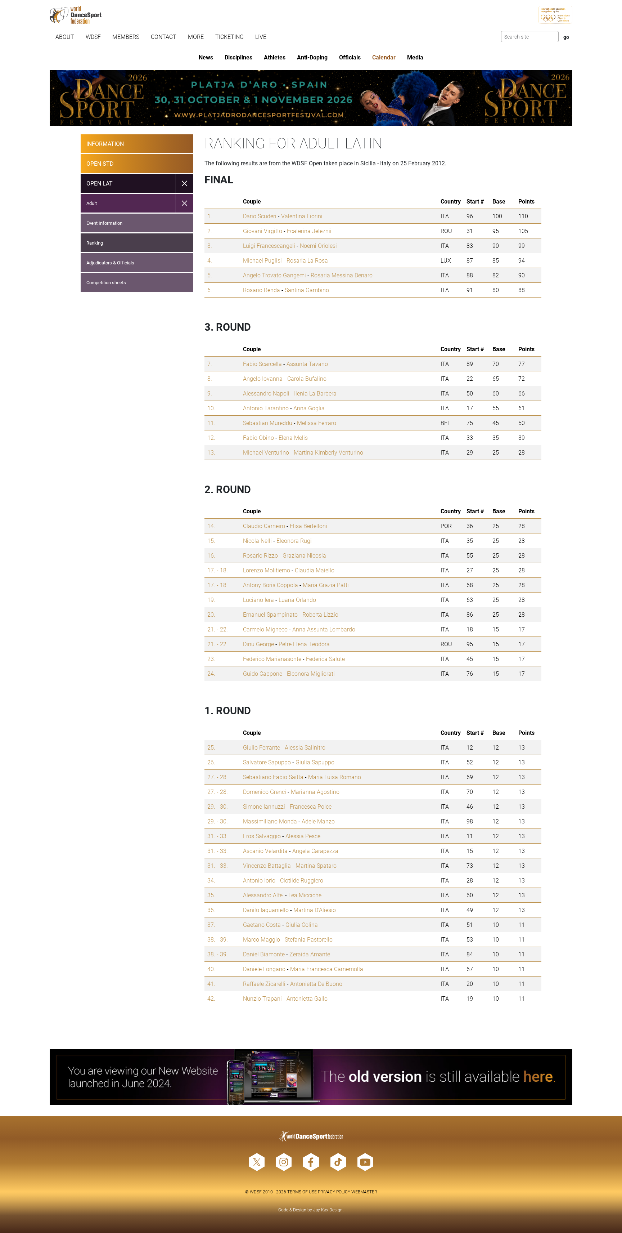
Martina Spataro (316, 865)
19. (211, 599)
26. (211, 762)
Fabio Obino (258, 437)
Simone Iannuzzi (264, 806)
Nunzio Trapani (262, 998)
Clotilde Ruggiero (301, 880)
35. (211, 895)
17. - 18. (217, 570)
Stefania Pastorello (309, 939)
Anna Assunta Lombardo (323, 629)
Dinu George (258, 644)
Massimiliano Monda (270, 821)
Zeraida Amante (309, 954)
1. (209, 216)
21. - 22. (217, 629)
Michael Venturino (266, 452)
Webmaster (364, 1191)
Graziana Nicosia (304, 555)
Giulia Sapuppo (315, 762)
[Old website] (311, 1077)
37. (211, 924)
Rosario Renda (261, 290)
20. (211, 614)
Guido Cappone (262, 673)
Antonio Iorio (259, 880)
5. (209, 275)
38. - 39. (217, 939)
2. (209, 230)
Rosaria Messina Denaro (342, 275)
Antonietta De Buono (316, 983)
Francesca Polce (311, 806)
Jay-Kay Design (328, 1209)
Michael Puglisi (262, 260)
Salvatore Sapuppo (267, 762)
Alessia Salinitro (305, 747)
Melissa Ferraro (316, 422)
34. (211, 880)
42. (211, 998)
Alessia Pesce (302, 836)
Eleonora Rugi (294, 540)
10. (211, 408)
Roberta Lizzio (320, 614)
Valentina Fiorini (302, 216)
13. (211, 452)
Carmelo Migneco (265, 629)
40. (211, 969)
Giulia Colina (301, 924)
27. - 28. (217, 777)
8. (209, 378)
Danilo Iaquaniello (266, 909)
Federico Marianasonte (272, 658)
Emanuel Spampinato (270, 614)
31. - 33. (217, 836)
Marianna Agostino (315, 791)
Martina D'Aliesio (314, 909)
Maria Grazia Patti (326, 585)
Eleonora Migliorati (311, 673)
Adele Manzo (318, 821)
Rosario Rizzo (260, 555)
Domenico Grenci (264, 791)
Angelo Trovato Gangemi (274, 275)
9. (209, 393)
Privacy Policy (334, 1191)
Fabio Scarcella (262, 363)
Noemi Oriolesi (318, 245)
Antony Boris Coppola (270, 585)
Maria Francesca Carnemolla (326, 969)
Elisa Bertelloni (308, 526)
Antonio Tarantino (266, 408)
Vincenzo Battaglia (267, 865)
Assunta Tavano (307, 363)
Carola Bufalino (306, 378)
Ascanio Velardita (265, 850)
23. (211, 658)
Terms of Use (302, 1191)
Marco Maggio (261, 939)
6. (209, 290)
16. (211, 555)
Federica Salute (325, 658)
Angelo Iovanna (263, 378)
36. (211, 909)
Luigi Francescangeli (269, 245)
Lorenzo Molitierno (266, 570)
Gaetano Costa (262, 924)
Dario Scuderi (259, 216)
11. (211, 422)
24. (211, 673)
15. (211, 540)
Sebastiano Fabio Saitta (273, 777)
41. (211, 983)
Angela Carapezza (315, 850)
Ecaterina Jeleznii (309, 230)
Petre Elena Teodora (304, 644)
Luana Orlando (297, 599)
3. (209, 245)
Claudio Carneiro (264, 526)
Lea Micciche (304, 895)
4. (209, 260)
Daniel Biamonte (264, 954)
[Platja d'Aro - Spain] (311, 98)
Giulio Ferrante (261, 747)
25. (211, 747)
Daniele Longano (264, 969)
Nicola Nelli (257, 540)
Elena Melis (293, 437)
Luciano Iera (258, 599)
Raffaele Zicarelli (264, 983)
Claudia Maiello (314, 570)
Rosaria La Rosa (307, 260)
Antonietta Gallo (307, 998)
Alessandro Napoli (266, 393)
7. (209, 363)
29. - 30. (217, 806)
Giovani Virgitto (262, 230)
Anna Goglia (309, 408)
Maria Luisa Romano (334, 777)
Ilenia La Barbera (315, 393)
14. (211, 526)
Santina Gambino (307, 290)
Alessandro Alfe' (263, 895)
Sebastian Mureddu (267, 422)
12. (211, 437)
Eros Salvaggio (262, 836)
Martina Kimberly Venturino (328, 452)
